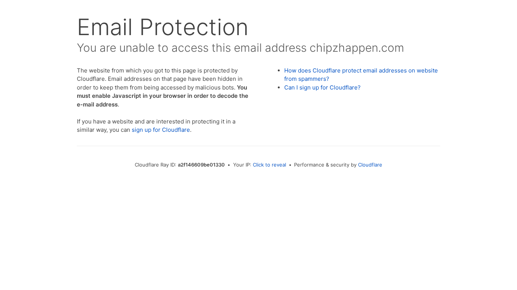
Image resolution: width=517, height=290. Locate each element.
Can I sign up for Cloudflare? (322, 87)
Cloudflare (370, 165)
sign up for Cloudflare (161, 129)
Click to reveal (269, 165)
